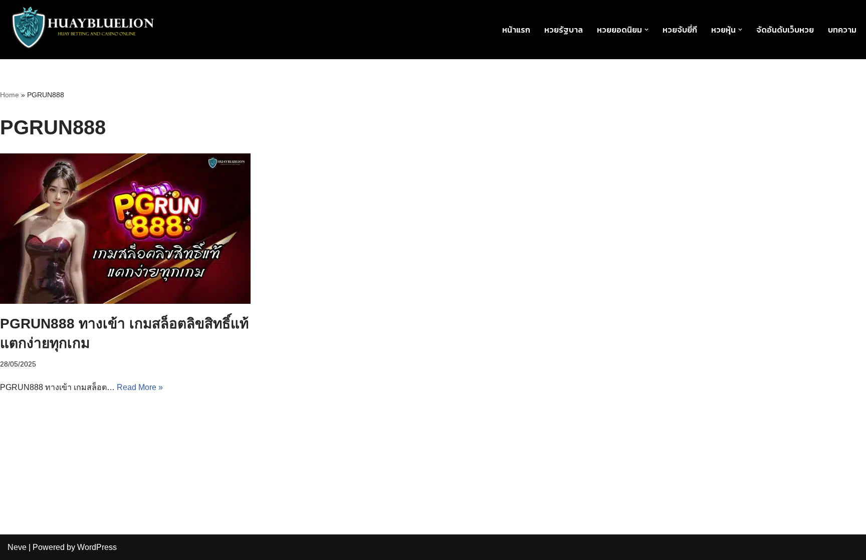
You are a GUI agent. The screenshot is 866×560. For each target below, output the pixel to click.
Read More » (140, 387)
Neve (17, 547)
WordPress (97, 547)
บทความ (842, 30)
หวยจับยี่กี (680, 30)
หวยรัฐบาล (563, 30)
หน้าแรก (516, 30)
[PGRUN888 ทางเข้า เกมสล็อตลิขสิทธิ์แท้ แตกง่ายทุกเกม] (139, 228)
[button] (646, 30)
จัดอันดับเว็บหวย (785, 30)
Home (9, 95)
